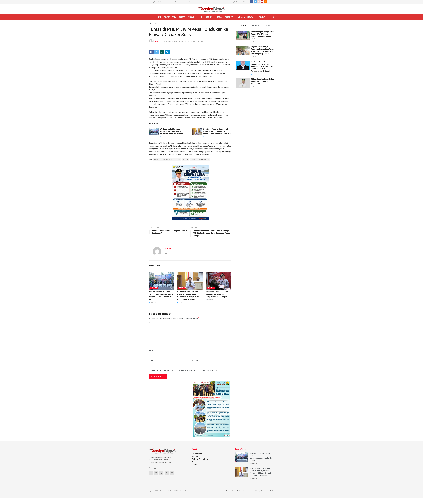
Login (272, 2)
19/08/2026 (207, 136)
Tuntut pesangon (203, 159)
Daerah (191, 17)
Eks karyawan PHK (169, 159)
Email (151, 360)
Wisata (250, 17)
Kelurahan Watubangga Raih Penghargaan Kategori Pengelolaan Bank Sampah (217, 294)
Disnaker (157, 159)
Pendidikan (229, 17)
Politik (200, 17)
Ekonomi (209, 17)
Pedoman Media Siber (171, 2)
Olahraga (240, 17)
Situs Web (195, 360)
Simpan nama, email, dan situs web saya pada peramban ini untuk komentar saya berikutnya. (184, 370)
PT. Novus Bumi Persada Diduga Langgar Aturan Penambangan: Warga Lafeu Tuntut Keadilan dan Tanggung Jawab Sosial (262, 66)
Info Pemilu (260, 17)
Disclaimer (182, 2)
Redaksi (160, 2)
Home (159, 17)
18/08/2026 (210, 300)
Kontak (189, 2)
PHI (179, 159)
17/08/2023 (167, 41)
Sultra (193, 159)
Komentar (153, 323)
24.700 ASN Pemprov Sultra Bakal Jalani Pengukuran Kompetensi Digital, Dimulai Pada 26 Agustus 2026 (217, 131)
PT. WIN (185, 159)
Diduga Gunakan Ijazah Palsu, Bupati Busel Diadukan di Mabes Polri (262, 81)
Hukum (219, 17)
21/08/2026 (164, 136)
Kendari (182, 17)
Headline (153, 287)
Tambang (200, 41)
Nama (151, 350)
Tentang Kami (153, 2)
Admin (157, 41)
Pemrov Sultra (170, 17)
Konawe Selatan (190, 41)
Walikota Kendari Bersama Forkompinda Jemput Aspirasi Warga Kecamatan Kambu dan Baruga (173, 131)
